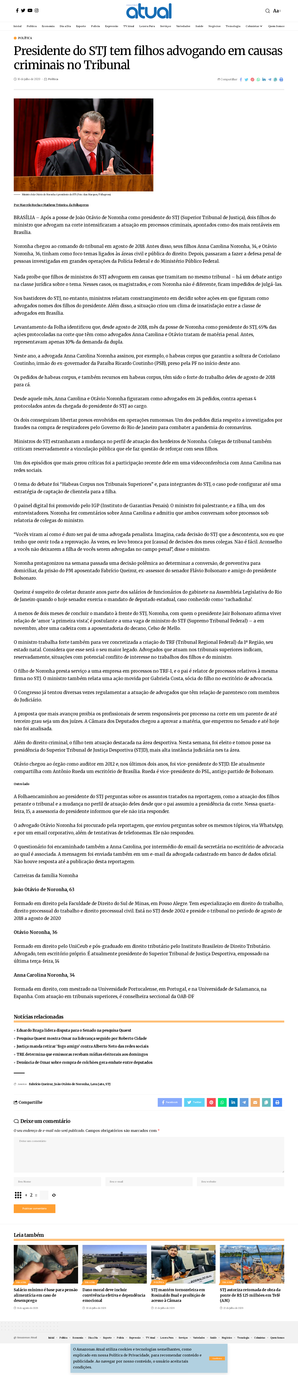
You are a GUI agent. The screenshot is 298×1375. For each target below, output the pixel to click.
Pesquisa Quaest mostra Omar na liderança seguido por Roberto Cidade (82, 1038)
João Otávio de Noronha (71, 1084)
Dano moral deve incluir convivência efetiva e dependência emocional (113, 1295)
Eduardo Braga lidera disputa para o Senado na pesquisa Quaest (74, 1030)
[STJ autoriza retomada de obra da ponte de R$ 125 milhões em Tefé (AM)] (252, 1264)
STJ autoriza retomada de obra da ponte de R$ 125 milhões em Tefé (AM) (250, 1295)
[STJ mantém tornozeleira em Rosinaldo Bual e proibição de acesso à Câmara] (183, 1264)
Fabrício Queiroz (41, 1084)
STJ (108, 1084)
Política (25, 38)
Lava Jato (97, 1084)
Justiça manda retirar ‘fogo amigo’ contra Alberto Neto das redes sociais (82, 1046)
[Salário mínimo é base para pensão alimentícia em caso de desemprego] (46, 1264)
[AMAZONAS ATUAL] (148, 11)
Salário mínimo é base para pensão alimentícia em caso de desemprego (46, 1295)
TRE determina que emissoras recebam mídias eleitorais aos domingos (82, 1054)
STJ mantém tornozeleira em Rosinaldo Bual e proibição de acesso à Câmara (178, 1295)
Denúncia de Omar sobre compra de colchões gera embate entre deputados (84, 1062)
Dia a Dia (21, 1282)
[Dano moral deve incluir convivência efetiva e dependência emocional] (114, 1264)
